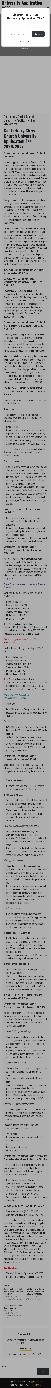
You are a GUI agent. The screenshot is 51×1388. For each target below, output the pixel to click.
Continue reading (25, 41)
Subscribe (38, 34)
